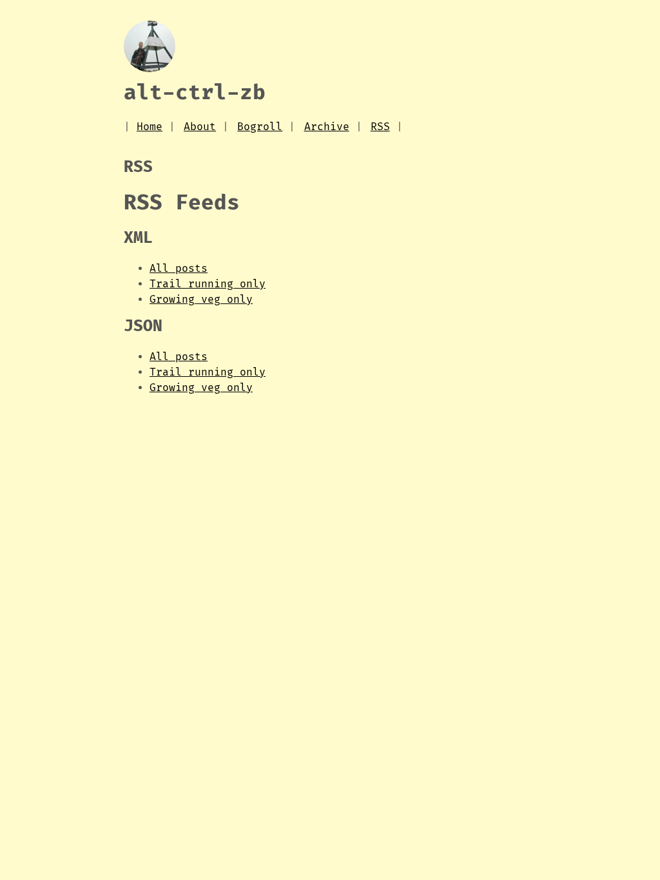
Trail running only (208, 284)
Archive (326, 126)
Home (149, 126)
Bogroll (259, 126)
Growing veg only (201, 299)
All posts (179, 268)
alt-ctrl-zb (195, 93)
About (200, 126)
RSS (380, 126)
